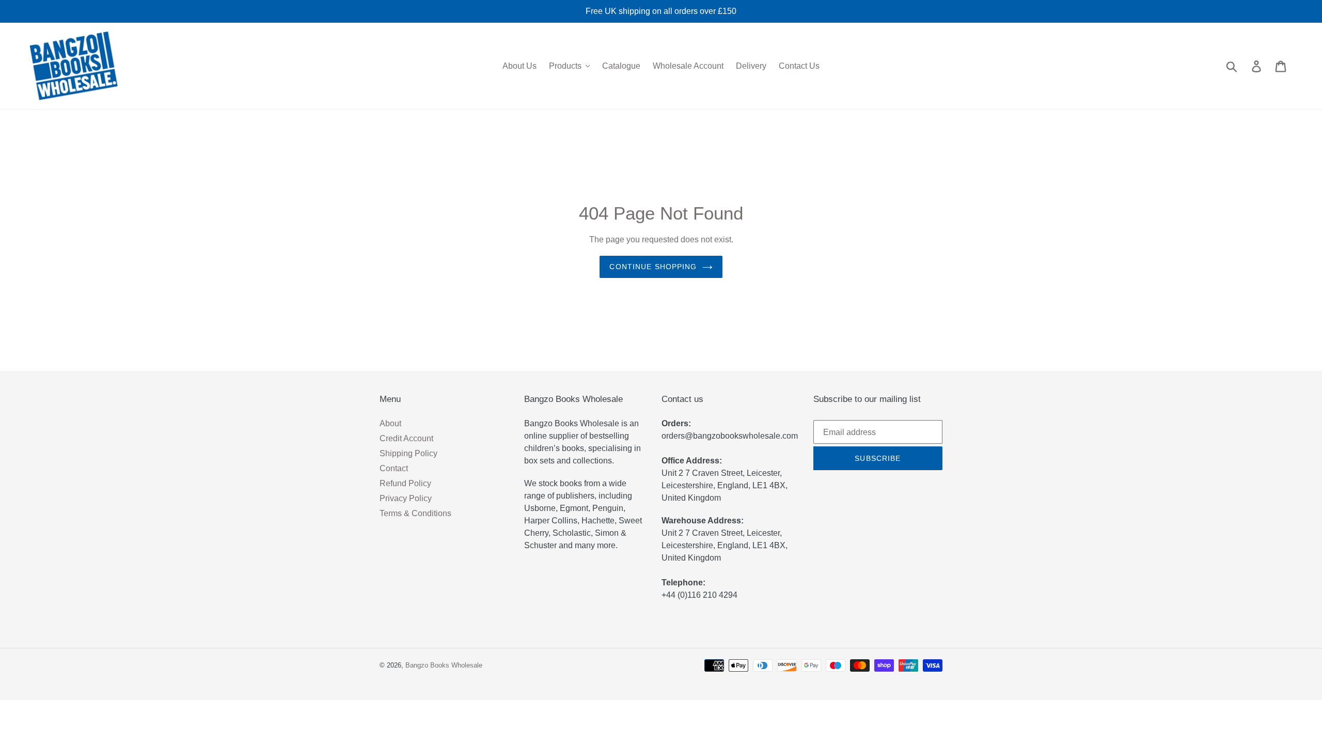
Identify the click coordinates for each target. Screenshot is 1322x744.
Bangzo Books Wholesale (443, 665)
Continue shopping (653, 266)
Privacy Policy (406, 498)
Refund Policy (405, 483)
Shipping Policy (408, 453)
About (390, 423)
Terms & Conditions (415, 513)
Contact (394, 468)
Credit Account (406, 438)
